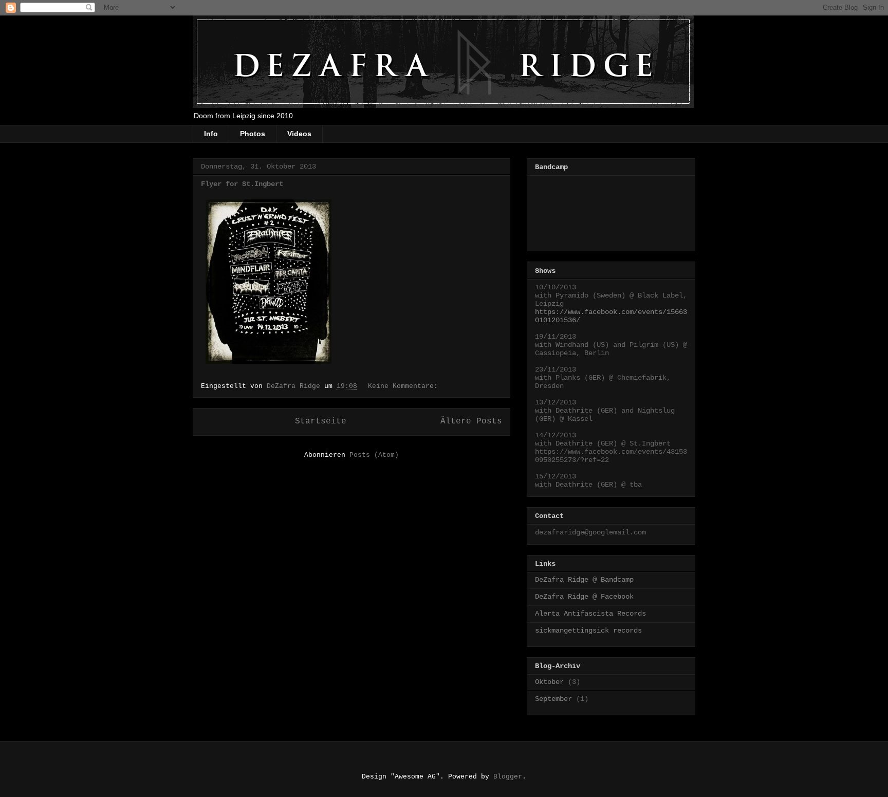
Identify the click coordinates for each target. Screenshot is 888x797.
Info (211, 133)
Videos (299, 133)
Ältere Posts (471, 421)
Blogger (507, 777)
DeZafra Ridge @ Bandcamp (584, 580)
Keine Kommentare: (405, 386)
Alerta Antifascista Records (590, 613)
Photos (252, 133)
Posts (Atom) (374, 455)
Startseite (320, 421)
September (553, 699)
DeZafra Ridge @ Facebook (584, 596)
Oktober (549, 682)
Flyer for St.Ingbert (242, 184)
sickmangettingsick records (588, 630)
